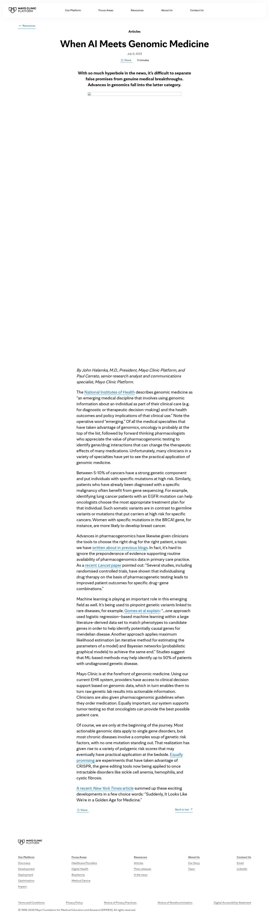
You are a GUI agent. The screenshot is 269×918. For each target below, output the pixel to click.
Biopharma (78, 874)
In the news (140, 874)
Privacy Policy (74, 902)
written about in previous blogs (120, 547)
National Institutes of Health (109, 392)
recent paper (103, 565)
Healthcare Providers (84, 863)
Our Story (194, 863)
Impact (22, 886)
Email (240, 863)
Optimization (26, 880)
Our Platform (73, 10)
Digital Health (80, 869)
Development (26, 869)
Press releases (142, 869)
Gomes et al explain (142, 610)
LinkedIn (242, 869)
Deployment (25, 874)
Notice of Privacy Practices (120, 902)
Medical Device (81, 880)
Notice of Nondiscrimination (175, 902)
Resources (137, 10)
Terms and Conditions (31, 902)
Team (191, 869)
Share (127, 60)
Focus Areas (105, 10)
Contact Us (197, 10)
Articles (138, 863)
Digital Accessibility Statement (232, 902)
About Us (167, 10)
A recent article (105, 788)
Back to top (182, 809)
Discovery (24, 863)
